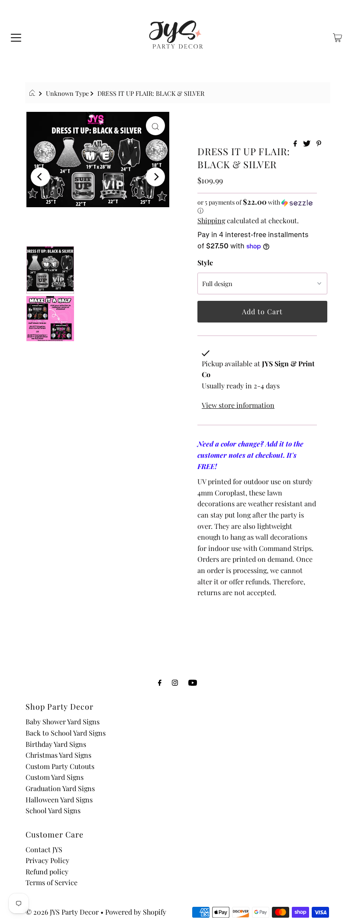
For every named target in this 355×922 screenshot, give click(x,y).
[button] (257, 206)
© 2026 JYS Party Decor (62, 911)
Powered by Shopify (135, 911)
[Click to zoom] (155, 125)
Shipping (211, 220)
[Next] (155, 176)
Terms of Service (51, 882)
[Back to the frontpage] (33, 93)
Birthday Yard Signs (56, 744)
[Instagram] (175, 682)
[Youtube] (192, 682)
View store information (238, 405)
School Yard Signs (53, 810)
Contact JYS (44, 849)
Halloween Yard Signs (59, 799)
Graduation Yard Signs (60, 788)
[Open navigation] (16, 37)
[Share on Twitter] (307, 143)
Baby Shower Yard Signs (63, 721)
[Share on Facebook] (296, 143)
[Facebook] (159, 682)
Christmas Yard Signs (58, 754)
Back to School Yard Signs (66, 732)
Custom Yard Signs (55, 777)
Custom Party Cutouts (60, 766)
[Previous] (40, 176)
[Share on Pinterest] (318, 143)
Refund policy (47, 871)
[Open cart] (337, 37)
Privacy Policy (47, 860)
